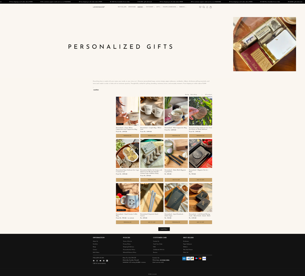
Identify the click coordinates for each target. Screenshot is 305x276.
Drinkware (186, 241)
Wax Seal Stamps (188, 249)
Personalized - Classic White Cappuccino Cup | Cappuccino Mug (126, 128)
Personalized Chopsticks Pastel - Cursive (149, 215)
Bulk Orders (96, 252)
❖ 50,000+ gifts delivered (91, 1)
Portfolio (95, 244)
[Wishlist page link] (200, 7)
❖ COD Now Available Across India (66, 1)
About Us (95, 241)
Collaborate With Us (158, 249)
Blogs (94, 246)
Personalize (127, 135)
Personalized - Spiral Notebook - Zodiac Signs (174, 215)
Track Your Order (158, 244)
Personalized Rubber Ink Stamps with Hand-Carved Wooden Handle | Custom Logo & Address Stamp (151, 171)
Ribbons (185, 246)
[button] (141, 7)
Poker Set (185, 252)
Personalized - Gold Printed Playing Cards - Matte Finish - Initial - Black (199, 215)
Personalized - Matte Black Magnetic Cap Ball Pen (175, 171)
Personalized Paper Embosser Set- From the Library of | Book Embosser (200, 128)
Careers (95, 249)
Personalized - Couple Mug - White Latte (150, 128)
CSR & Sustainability (99, 263)
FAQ (154, 246)
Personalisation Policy (129, 249)
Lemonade (154, 274)
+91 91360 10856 (164, 260)
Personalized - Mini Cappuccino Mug (176, 128)
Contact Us (156, 241)
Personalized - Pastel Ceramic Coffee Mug (126, 215)
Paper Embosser (187, 244)
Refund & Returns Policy (129, 252)
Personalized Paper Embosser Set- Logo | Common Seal (127, 171)
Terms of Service (127, 241)
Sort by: (187, 94)
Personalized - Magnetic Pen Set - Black (199, 171)
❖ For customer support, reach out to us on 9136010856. (152, 1)
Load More (96, 89)
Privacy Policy (126, 244)
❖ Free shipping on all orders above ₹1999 (36, 1)
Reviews (155, 252)
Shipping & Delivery (128, 246)
